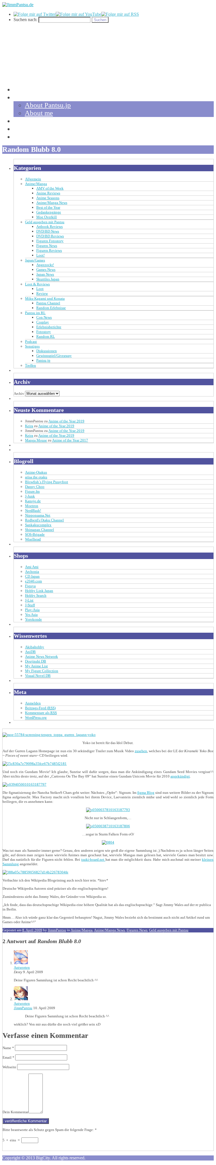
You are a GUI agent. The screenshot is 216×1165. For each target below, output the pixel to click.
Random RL (45, 336)
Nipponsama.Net (37, 515)
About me (39, 113)
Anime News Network (41, 656)
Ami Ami (32, 567)
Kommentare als (41, 713)
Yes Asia (31, 614)
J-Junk (30, 496)
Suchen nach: (25, 19)
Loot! (40, 255)
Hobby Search (35, 595)
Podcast (31, 341)
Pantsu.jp (43, 360)
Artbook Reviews (49, 226)
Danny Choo (34, 487)
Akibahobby (34, 647)
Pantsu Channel (48, 303)
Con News (44, 317)
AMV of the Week (50, 188)
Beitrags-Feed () (40, 708)
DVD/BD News (47, 231)
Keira (29, 426)
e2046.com (33, 581)
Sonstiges (32, 346)
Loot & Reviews (37, 284)
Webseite (9, 1067)
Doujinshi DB (35, 661)
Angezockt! (45, 265)
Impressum (29, 136)
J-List (29, 600)
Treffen (30, 365)
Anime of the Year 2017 (70, 440)
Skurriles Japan (47, 279)
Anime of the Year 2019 (66, 421)
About (23, 97)
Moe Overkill (46, 217)
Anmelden (33, 703)
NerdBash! (33, 510)
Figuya (30, 586)
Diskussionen (46, 351)
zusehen (141, 751)
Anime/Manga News (51, 202)
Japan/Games (35, 260)
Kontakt (25, 121)
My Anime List (36, 666)
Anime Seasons (47, 198)
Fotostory (43, 332)
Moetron (31, 506)
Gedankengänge (48, 212)
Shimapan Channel (39, 530)
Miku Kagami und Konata (45, 298)
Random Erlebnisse (51, 308)
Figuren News (46, 246)
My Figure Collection (41, 671)
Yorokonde (33, 619)
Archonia (32, 571)
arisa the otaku (36, 477)
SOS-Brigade (35, 534)
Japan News (45, 274)
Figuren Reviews (49, 250)
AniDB (30, 652)
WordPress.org (36, 717)
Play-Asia (32, 610)
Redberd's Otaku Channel (44, 520)
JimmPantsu (57, 930)
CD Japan (32, 576)
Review (42, 293)
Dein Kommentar (15, 1112)
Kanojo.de (33, 501)
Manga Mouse (36, 440)
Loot (40, 289)
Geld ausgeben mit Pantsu (44, 222)
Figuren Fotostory (50, 241)
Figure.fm (32, 491)
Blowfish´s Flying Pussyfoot (46, 482)
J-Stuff (30, 605)
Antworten (22, 967)
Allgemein (33, 179)
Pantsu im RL (35, 313)
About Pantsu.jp (48, 105)
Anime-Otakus (36, 472)
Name (8, 1048)
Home (22, 89)
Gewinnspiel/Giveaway (54, 355)
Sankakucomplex (38, 525)
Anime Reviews (48, 193)
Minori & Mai (33, 128)
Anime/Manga (36, 184)
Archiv (19, 393)
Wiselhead (33, 539)
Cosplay (42, 322)
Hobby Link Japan (39, 591)
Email (8, 1057)
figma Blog (145, 792)
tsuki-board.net (93, 859)
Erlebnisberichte (48, 327)
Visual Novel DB (38, 675)
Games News (45, 269)
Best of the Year (48, 207)
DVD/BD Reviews (50, 236)
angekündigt (180, 776)
